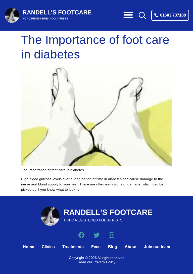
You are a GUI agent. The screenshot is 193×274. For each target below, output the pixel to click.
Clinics (48, 247)
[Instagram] (112, 235)
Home (28, 247)
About (130, 247)
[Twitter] (96, 235)
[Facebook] (81, 235)
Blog (112, 247)
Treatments (73, 247)
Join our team (157, 247)
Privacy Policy (104, 262)
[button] (128, 14)
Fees (96, 247)
